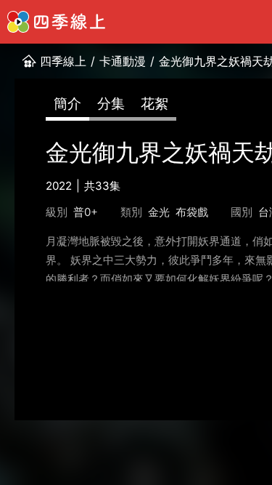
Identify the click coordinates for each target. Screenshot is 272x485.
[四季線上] (56, 22)
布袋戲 (192, 212)
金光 (159, 212)
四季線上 (63, 61)
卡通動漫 (122, 61)
